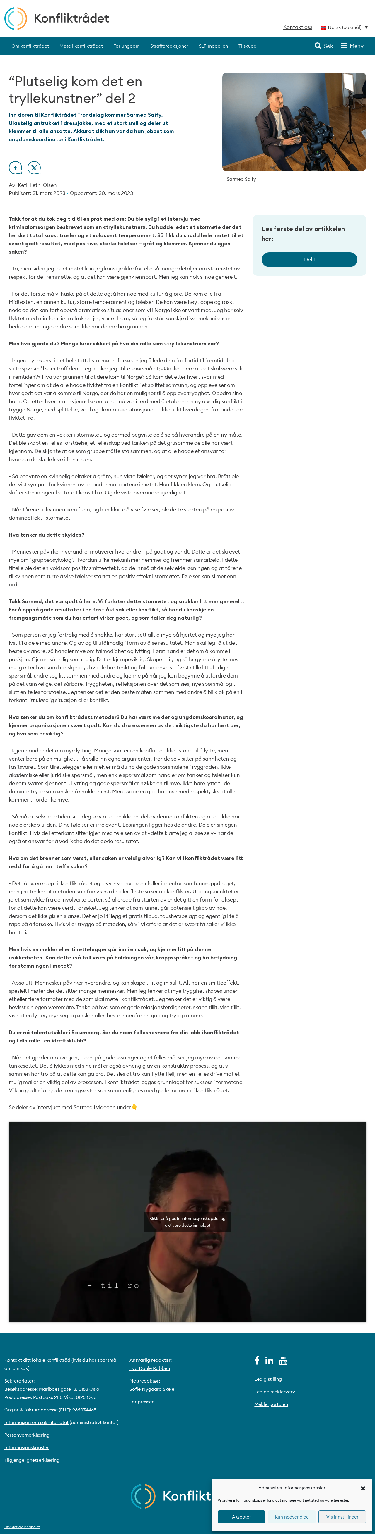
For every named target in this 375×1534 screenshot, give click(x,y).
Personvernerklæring (27, 1435)
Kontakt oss (297, 27)
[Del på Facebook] (15, 172)
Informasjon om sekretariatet (36, 1422)
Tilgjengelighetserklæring (31, 1460)
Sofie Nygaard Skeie (151, 1389)
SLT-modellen (213, 46)
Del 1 (309, 259)
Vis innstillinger (342, 1517)
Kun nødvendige (292, 1517)
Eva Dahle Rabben (149, 1368)
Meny (357, 46)
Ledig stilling (268, 1379)
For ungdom (126, 46)
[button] (363, 1488)
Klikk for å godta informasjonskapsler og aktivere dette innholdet (187, 1222)
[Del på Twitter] (34, 172)
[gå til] (257, 1362)
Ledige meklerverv (274, 1392)
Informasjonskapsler (26, 1447)
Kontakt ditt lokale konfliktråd (37, 1360)
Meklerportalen (271, 1404)
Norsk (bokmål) (344, 27)
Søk (328, 46)
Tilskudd (247, 46)
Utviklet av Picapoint (22, 1527)
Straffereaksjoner (169, 46)
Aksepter (241, 1517)
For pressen (141, 1401)
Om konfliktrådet (30, 46)
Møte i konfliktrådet (81, 46)
